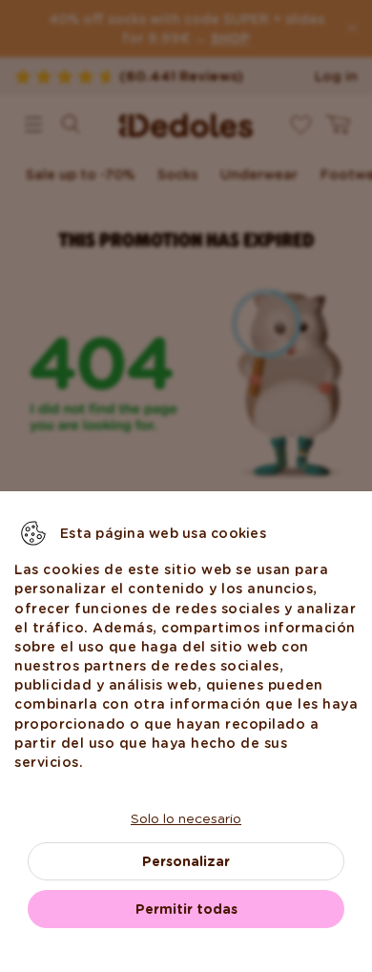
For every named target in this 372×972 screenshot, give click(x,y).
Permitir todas (186, 909)
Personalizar (186, 861)
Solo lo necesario (186, 818)
